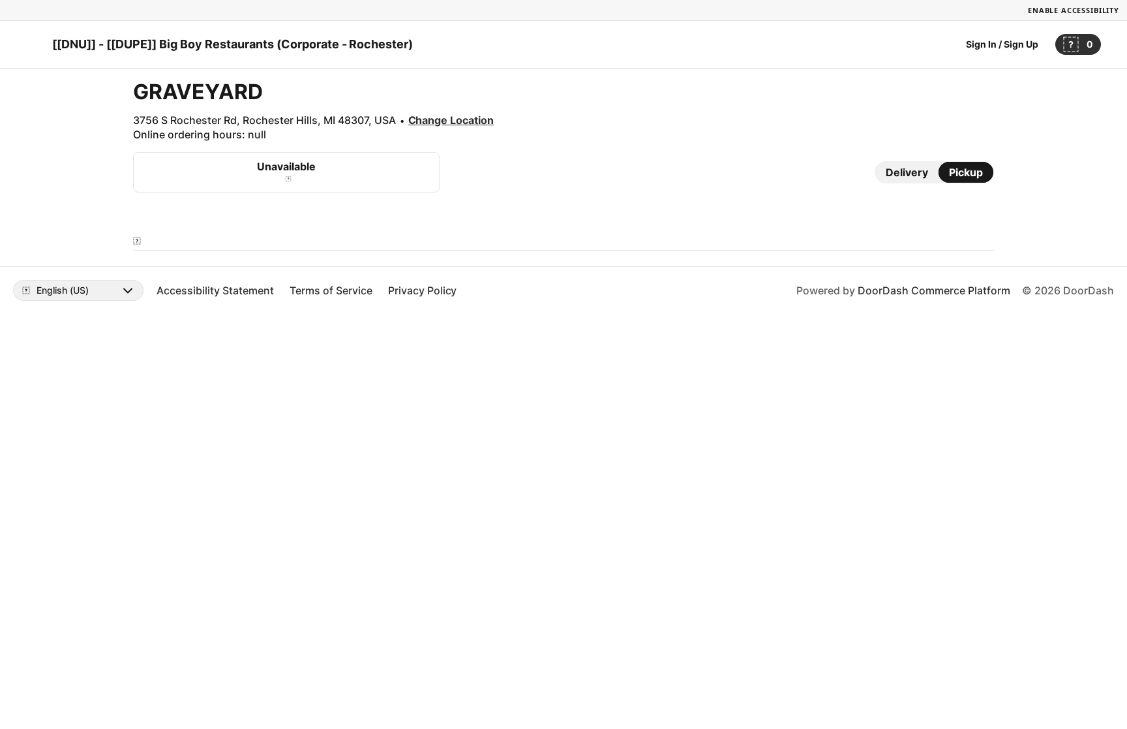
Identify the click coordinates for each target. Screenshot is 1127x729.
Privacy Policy (422, 290)
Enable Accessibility (1073, 10)
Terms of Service (331, 290)
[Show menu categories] (137, 240)
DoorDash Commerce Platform (934, 290)
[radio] (907, 172)
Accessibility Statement (215, 290)
